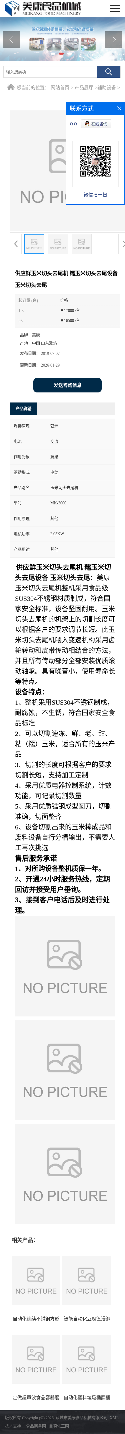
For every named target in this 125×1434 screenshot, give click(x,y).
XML (114, 1418)
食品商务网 (36, 1426)
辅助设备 (106, 87)
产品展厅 (84, 87)
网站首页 (60, 87)
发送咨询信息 (68, 385)
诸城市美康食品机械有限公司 (82, 1418)
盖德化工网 (59, 1426)
